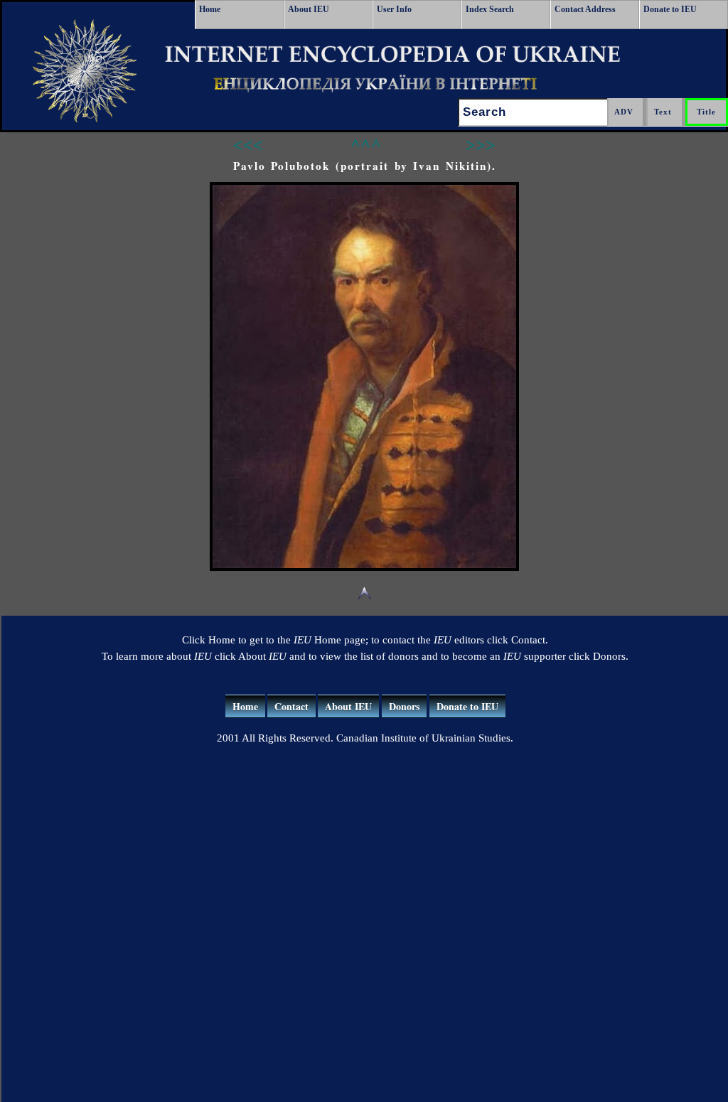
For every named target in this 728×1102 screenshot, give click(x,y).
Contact (291, 706)
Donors (404, 706)
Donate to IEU (670, 9)
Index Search (490, 9)
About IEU (308, 9)
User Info (394, 9)
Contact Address (585, 9)
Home (209, 9)
